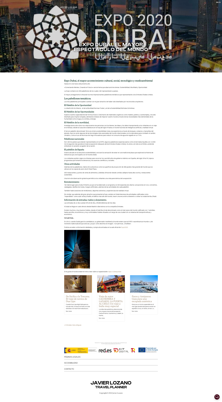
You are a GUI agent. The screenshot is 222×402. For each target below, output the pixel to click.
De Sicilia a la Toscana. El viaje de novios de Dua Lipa (78, 299)
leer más (69, 311)
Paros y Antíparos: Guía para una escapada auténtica (142, 299)
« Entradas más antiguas (72, 325)
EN (217, 2)
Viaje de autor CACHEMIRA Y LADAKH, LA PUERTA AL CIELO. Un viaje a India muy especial (111, 301)
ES (220, 2)
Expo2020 (124, 227)
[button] (217, 397)
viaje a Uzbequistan (114, 272)
